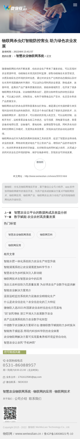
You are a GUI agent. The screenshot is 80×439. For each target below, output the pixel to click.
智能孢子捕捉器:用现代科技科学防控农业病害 (31, 330)
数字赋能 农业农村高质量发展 (34, 216)
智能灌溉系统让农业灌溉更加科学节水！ (28, 267)
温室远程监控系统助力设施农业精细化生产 (30, 296)
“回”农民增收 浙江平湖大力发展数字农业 (28, 313)
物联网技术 (62, 391)
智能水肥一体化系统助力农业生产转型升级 (30, 261)
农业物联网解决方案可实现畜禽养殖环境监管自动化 (35, 336)
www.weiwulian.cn (28, 433)
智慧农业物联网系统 (30, 56)
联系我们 (35, 398)
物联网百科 (46, 234)
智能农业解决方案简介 (17, 290)
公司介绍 (21, 398)
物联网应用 (14, 245)
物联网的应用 (42, 391)
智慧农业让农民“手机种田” (20, 342)
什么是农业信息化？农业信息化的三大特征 (30, 301)
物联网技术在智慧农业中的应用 (23, 278)
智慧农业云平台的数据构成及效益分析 (40, 212)
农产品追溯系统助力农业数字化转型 (25, 319)
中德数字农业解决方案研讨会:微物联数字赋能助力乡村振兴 (39, 325)
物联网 (7, 433)
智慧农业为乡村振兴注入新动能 (23, 272)
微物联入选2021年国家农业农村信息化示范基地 (33, 307)
